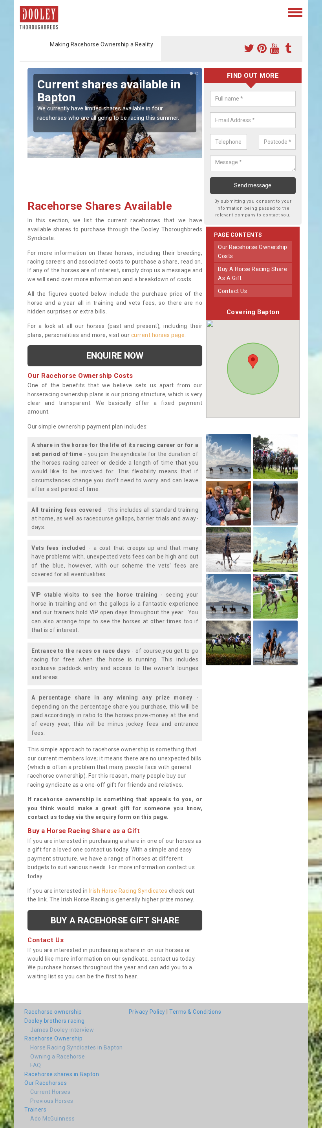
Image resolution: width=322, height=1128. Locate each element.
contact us (232, 291)
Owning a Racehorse (57, 1056)
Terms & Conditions (195, 1012)
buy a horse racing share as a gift (252, 273)
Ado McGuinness (52, 1118)
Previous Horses (51, 1101)
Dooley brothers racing (54, 1021)
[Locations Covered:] (23, 12)
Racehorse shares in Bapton (61, 1074)
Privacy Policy (147, 1012)
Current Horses (50, 1092)
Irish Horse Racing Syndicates (128, 891)
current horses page (158, 335)
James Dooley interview (62, 1030)
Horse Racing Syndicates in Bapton (76, 1047)
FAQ (35, 1065)
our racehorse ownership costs (252, 251)
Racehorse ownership (53, 1012)
